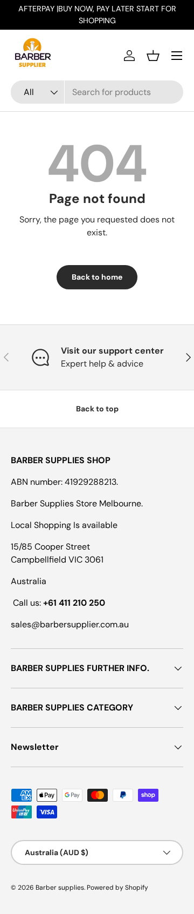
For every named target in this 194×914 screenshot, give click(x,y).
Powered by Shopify (117, 887)
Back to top (97, 409)
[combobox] (97, 92)
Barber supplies (60, 887)
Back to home (97, 277)
